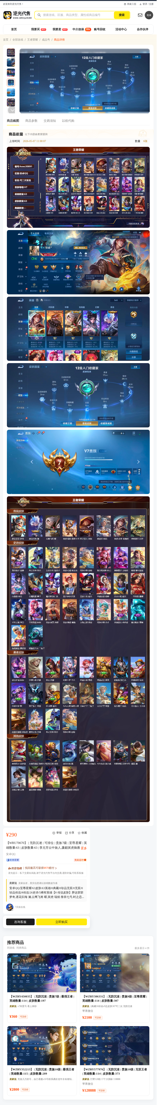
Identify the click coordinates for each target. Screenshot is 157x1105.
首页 (5, 39)
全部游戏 (17, 39)
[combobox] (78, 15)
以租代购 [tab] (68, 121)
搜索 (122, 15)
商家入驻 (131, 4)
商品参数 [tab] (31, 121)
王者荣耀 (32, 39)
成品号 (46, 39)
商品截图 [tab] (13, 121)
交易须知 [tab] (50, 121)
